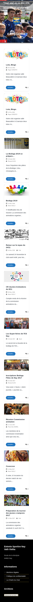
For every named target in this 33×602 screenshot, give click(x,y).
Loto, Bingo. (11, 109)
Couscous (10, 466)
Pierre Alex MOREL (13, 427)
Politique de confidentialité (16, 576)
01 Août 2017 (11, 380)
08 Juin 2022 (11, 67)
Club (20, 250)
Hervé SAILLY (11, 205)
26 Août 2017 (11, 339)
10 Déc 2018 (11, 203)
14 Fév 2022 (11, 112)
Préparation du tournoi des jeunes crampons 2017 (16, 513)
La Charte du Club (13, 580)
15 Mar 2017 (11, 518)
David (20, 339)
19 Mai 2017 (11, 469)
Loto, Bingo (11, 65)
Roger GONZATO (12, 70)
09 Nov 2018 (11, 292)
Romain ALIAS (12, 161)
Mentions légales (12, 572)
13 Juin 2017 (11, 424)
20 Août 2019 (11, 159)
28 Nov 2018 (11, 250)
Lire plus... (11, 87)
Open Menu (23, 21)
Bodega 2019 (11, 201)
